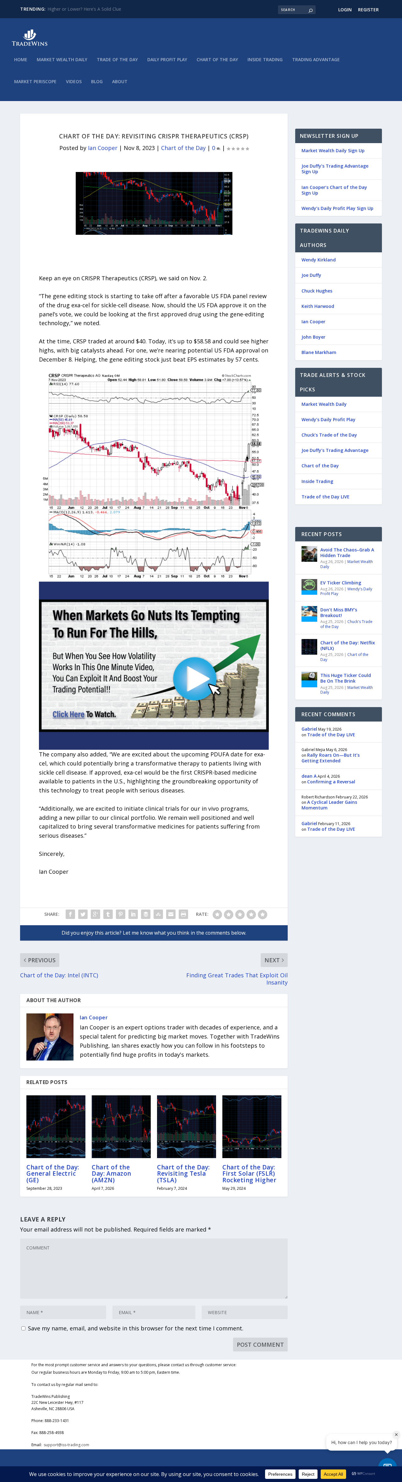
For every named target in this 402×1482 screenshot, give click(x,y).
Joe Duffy (311, 275)
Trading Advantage (316, 59)
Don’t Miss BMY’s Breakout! (338, 612)
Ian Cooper (102, 148)
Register (368, 10)
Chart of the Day (217, 59)
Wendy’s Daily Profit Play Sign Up (337, 208)
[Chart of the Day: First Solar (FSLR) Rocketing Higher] (251, 1126)
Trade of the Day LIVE (326, 497)
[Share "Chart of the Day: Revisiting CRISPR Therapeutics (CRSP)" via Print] (183, 914)
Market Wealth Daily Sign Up (333, 150)
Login (345, 10)
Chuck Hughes (317, 291)
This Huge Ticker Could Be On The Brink (345, 678)
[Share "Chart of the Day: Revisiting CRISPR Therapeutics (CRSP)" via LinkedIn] (133, 914)
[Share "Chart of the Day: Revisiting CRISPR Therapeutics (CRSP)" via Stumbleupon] (158, 914)
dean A (309, 776)
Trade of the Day (117, 59)
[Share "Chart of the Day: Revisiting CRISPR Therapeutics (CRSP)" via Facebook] (70, 914)
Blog (97, 81)
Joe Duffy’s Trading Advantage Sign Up (335, 169)
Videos (74, 81)
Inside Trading (265, 59)
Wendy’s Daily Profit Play (329, 419)
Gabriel (309, 729)
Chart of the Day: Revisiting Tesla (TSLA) (183, 1173)
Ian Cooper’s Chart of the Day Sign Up (334, 190)
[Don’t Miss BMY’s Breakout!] (309, 614)
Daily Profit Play (167, 59)
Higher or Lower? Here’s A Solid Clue (84, 9)
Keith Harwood (318, 306)
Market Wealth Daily (62, 59)
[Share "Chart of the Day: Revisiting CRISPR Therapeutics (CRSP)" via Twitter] (83, 914)
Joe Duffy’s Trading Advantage (335, 450)
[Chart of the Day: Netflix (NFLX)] (309, 647)
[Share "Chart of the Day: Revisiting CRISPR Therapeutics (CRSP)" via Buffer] (145, 914)
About (120, 81)
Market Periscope (35, 81)
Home (20, 59)
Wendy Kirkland (319, 260)
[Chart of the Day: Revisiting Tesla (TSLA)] (186, 1126)
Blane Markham (319, 352)
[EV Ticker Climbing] (309, 587)
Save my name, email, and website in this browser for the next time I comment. (135, 1328)
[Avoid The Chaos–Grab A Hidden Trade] (309, 554)
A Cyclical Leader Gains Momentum (329, 805)
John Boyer (313, 337)
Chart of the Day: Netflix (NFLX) (347, 645)
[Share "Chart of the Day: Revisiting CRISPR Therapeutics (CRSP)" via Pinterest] (120, 914)
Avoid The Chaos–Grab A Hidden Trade (347, 552)
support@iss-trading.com (66, 1444)
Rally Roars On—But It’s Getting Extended (331, 758)
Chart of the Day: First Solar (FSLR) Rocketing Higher (249, 1173)
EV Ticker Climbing (340, 583)
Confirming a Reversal (331, 782)
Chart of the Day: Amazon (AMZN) (111, 1173)
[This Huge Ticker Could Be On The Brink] (309, 679)
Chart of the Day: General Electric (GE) (52, 1173)
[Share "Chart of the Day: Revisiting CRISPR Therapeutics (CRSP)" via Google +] (95, 914)
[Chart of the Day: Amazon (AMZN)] (121, 1126)
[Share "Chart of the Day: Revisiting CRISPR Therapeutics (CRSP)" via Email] (171, 914)
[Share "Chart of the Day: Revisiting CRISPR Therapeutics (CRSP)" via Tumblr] (108, 914)
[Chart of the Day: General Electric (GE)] (55, 1126)
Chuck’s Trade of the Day (329, 435)
